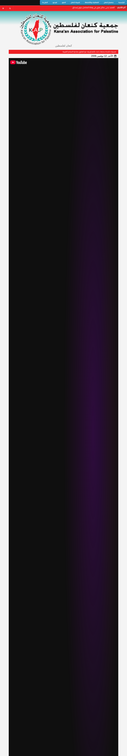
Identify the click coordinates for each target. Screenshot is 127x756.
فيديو (55, 2)
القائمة (3, 8)
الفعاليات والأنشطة (92, 2)
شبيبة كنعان (75, 2)
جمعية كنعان (109, 2)
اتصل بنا (45, 2)
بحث (10, 8)
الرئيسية (121, 2)
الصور (64, 2)
